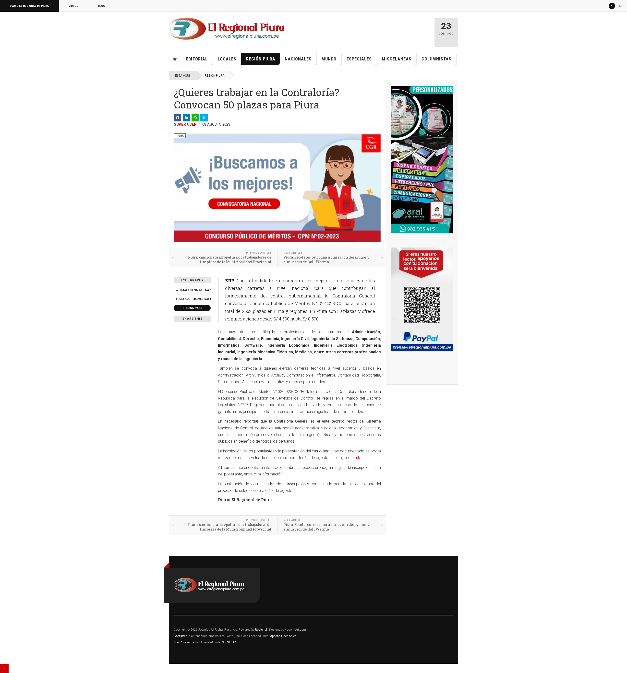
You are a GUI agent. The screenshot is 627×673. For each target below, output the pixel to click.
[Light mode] (612, 6)
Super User (185, 124)
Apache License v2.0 (284, 636)
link (357, 457)
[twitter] (204, 117)
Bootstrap (180, 636)
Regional (261, 629)
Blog (101, 6)
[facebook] (177, 117)
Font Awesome (184, 642)
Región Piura (260, 58)
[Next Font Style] (208, 299)
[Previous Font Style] (176, 299)
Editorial (197, 58)
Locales (227, 58)
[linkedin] (186, 117)
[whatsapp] (195, 117)
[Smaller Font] (176, 290)
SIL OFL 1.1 (229, 642)
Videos (73, 6)
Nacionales (298, 58)
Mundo (329, 58)
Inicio (175, 59)
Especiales (359, 58)
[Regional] (226, 29)
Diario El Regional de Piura (29, 6)
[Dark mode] (620, 6)
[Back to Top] (4, 668)
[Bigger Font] (208, 290)
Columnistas (436, 58)
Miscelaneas (396, 58)
